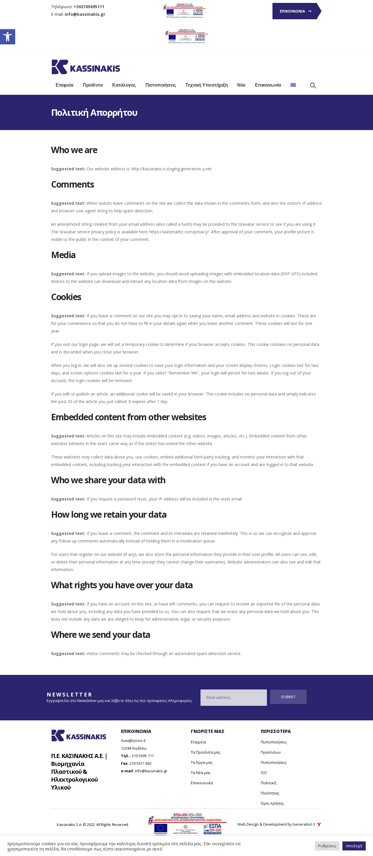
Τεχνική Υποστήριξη (206, 85)
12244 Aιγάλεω (134, 748)
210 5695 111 (143, 755)
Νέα (241, 85)
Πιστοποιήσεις (160, 85)
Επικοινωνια (293, 11)
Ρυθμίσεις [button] (327, 845)
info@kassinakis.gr (151, 771)
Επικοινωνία (268, 85)
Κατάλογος (124, 85)
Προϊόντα (93, 85)
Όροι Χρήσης (272, 803)
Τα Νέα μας (200, 772)
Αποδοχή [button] (354, 845)
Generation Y (304, 824)
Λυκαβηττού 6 (133, 740)
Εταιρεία (64, 85)
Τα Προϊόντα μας (205, 752)
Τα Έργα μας (201, 762)
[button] (7, 36)
